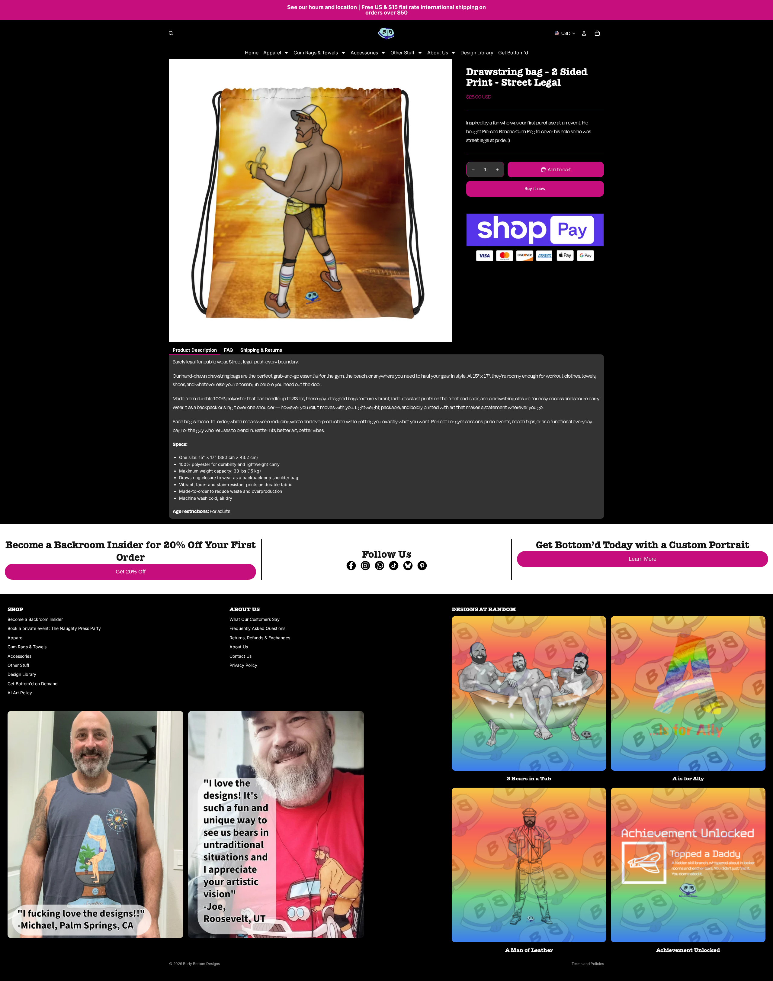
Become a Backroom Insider (35, 619)
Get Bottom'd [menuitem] (513, 53)
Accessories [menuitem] (364, 53)
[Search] (171, 33)
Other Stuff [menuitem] (402, 53)
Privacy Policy (243, 665)
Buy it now (535, 188)
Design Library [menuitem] (476, 53)
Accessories (19, 656)
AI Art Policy (20, 692)
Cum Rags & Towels (27, 646)
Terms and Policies (588, 963)
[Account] (584, 33)
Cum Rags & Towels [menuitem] (315, 53)
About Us (238, 646)
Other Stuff (18, 665)
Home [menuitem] (251, 53)
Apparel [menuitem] (272, 53)
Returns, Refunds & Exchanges (259, 637)
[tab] (194, 350)
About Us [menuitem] (437, 53)
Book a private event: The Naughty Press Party (54, 628)
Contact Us (240, 656)
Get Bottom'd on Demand (33, 683)
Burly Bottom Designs (201, 963)
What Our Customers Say (254, 619)
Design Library (22, 674)
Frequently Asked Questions (257, 628)
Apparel (15, 637)
